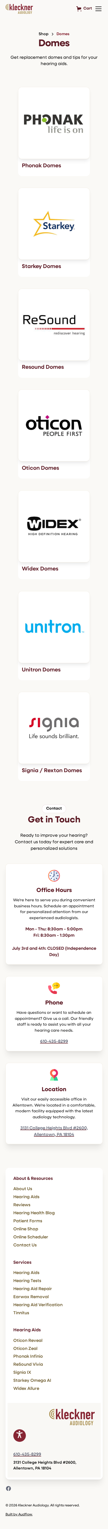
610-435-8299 (54, 1041)
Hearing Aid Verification (38, 1305)
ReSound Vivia (28, 1364)
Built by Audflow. (19, 1514)
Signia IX (22, 1372)
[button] (97, 9)
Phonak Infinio (28, 1356)
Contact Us (25, 1245)
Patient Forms (27, 1221)
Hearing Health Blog (34, 1213)
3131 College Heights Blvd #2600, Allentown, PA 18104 (54, 1131)
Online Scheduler (30, 1237)
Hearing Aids (26, 1197)
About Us (22, 1189)
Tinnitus (21, 1313)
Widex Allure (26, 1389)
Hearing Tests (27, 1281)
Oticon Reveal (27, 1341)
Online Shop (25, 1229)
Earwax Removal (31, 1297)
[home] (19, 9)
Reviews (21, 1205)
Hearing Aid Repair (32, 1289)
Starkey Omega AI (32, 1381)
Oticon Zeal (25, 1349)
